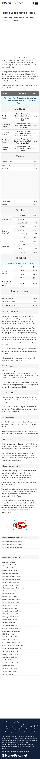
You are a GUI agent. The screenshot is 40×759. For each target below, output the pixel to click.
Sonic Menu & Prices (8, 666)
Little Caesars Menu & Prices (11, 637)
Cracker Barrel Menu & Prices (11, 599)
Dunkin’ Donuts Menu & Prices (11, 611)
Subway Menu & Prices (9, 671)
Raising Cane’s (6, 319)
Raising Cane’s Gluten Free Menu (12, 547)
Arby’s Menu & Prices (9, 568)
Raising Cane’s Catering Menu (11, 544)
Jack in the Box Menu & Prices (11, 628)
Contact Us (5, 722)
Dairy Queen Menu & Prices (11, 602)
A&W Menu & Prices (8, 562)
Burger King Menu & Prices (10, 582)
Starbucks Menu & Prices (10, 668)
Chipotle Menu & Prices (9, 597)
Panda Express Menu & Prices (11, 648)
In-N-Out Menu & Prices (9, 625)
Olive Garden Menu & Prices (11, 643)
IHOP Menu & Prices (8, 622)
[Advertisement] (20, 39)
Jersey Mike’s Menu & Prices (11, 631)
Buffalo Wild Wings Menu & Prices (12, 579)
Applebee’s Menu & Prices (10, 565)
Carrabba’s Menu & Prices (10, 585)
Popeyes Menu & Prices (9, 657)
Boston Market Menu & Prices (11, 576)
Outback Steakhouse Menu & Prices (13, 645)
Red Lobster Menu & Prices (10, 660)
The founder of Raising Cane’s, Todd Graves (16, 471)
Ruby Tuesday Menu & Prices (11, 663)
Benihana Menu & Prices (10, 571)
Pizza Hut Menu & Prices (10, 654)
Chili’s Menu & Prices (8, 594)
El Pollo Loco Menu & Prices (11, 614)
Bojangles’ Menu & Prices (10, 573)
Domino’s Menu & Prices (9, 608)
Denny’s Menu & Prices (9, 605)
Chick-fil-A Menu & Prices (10, 591)
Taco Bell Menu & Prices (9, 674)
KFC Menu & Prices (8, 634)
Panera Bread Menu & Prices (11, 651)
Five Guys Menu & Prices (10, 617)
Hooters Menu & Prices (9, 620)
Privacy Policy (15, 722)
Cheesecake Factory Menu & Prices (13, 588)
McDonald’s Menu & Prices (10, 640)
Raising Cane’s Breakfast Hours (12, 542)
